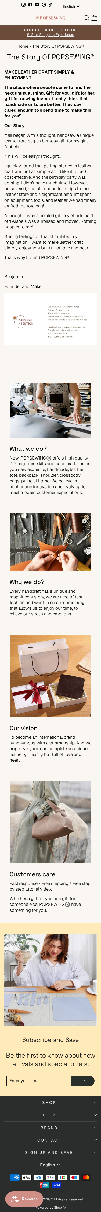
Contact (49, 1140)
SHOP (49, 1102)
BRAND (49, 1127)
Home (22, 46)
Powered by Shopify (50, 1207)
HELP (49, 1115)
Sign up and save (49, 1152)
